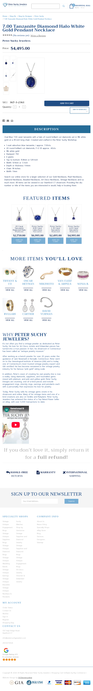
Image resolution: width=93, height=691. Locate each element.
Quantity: (7, 106)
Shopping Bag (8, 623)
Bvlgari (10, 314)
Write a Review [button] (38, 35)
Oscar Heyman (28, 282)
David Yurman (46, 313)
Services (40, 536)
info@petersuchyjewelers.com (14, 638)
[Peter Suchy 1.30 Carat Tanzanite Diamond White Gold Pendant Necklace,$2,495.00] (55, 214)
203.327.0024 (8, 643)
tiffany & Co (10, 282)
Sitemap (40, 542)
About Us (40, 521)
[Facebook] (4, 120)
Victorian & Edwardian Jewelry (20, 579)
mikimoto (46, 283)
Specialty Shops (43, 527)
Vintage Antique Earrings (6, 573)
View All (10, 290)
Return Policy (42, 524)
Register (6, 620)
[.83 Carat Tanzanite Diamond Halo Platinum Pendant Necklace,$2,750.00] (19, 214)
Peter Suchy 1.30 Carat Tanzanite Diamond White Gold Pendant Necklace (55, 232)
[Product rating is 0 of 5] (7, 35)
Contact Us (7, 611)
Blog (39, 533)
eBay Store (41, 530)
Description (46, 129)
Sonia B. (83, 283)
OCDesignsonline (25, 678)
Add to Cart (19, 240)
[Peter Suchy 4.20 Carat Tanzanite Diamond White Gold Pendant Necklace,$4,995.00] (73, 214)
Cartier (28, 314)
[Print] (12, 120)
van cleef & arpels (65, 282)
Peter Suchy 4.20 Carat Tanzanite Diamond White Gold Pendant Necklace (73, 232)
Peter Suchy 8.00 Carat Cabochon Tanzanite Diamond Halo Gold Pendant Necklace (37, 232)
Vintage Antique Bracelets (6, 582)
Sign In (5, 617)
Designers (41, 539)
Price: (6, 48)
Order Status (8, 607)
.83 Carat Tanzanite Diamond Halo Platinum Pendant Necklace (19, 231)
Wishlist (5, 614)
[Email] (8, 120)
